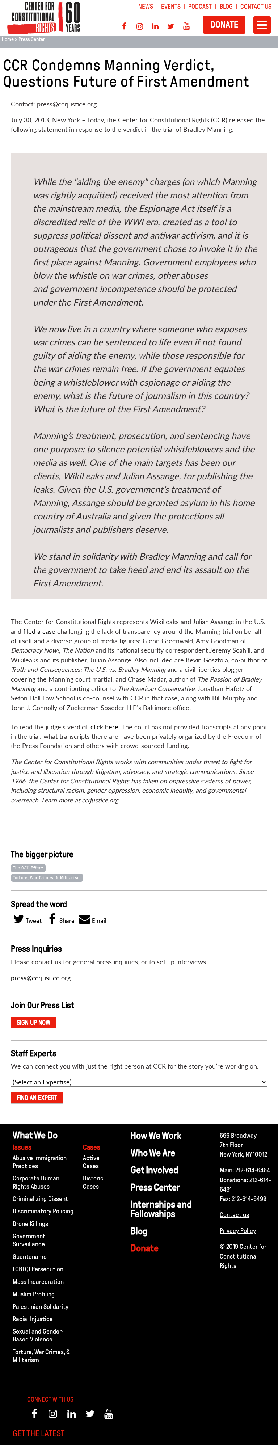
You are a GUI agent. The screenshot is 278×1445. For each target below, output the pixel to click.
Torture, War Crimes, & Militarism (47, 877)
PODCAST (200, 6)
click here (104, 727)
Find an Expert (37, 1097)
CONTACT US (255, 6)
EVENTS (171, 6)
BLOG (226, 6)
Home (8, 39)
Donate (224, 24)
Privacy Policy (238, 1230)
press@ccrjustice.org (41, 978)
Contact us (234, 1214)
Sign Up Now (33, 1022)
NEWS (145, 6)
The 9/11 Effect (28, 868)
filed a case (39, 631)
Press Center (31, 39)
